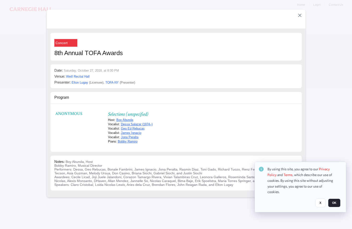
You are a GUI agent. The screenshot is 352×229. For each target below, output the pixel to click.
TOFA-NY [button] (112, 82)
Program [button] (61, 97)
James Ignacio (131, 133)
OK (334, 203)
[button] (300, 15)
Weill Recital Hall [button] (78, 76)
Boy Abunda (124, 120)
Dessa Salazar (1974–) (137, 124)
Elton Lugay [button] (80, 82)
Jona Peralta (129, 137)
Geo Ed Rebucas (133, 128)
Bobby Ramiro (127, 141)
